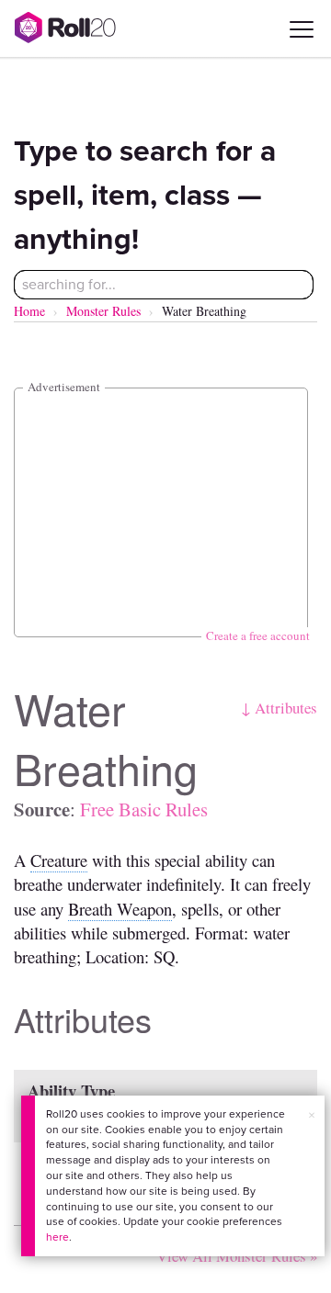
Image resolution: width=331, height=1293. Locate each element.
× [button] (311, 1115)
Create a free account (258, 635)
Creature (58, 860)
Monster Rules (103, 311)
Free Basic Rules (144, 809)
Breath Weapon (120, 908)
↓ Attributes (279, 707)
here (57, 1237)
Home (29, 311)
